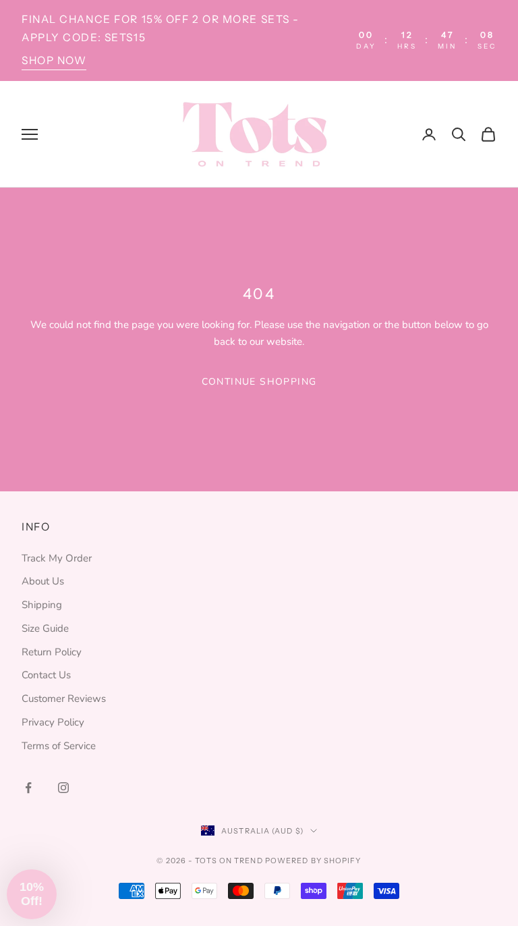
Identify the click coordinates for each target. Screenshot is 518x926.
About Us (43, 581)
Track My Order (57, 558)
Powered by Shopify (313, 860)
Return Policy (52, 652)
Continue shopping (259, 381)
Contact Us (46, 675)
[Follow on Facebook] (28, 787)
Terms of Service (59, 746)
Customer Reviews (64, 698)
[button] (32, 894)
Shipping (42, 604)
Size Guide (45, 628)
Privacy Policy (53, 722)
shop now (54, 60)
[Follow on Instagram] (63, 787)
